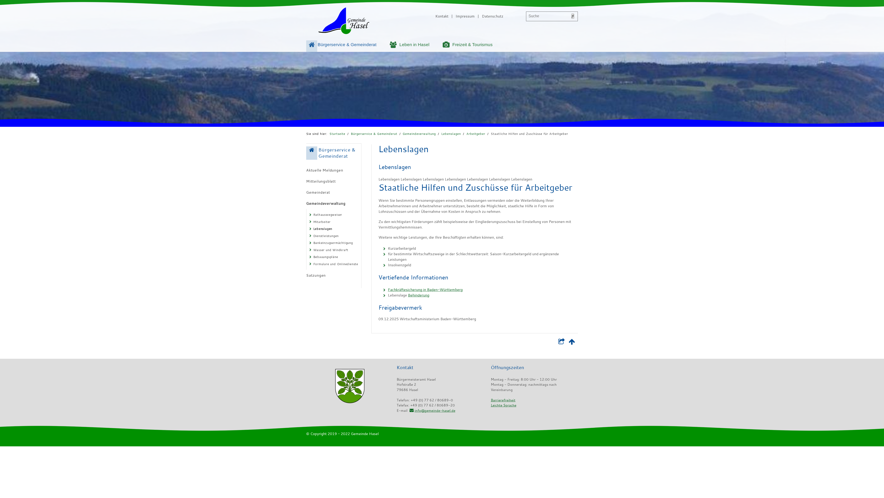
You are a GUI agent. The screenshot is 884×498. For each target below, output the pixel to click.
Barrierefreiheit (503, 400)
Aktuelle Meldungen (324, 170)
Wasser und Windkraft (330, 250)
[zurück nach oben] (571, 342)
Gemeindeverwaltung (419, 134)
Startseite (337, 134)
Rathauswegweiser (327, 215)
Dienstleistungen (326, 236)
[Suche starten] (572, 16)
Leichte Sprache (503, 405)
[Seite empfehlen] (561, 342)
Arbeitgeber (475, 134)
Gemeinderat (318, 192)
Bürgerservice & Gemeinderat (347, 44)
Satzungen (316, 275)
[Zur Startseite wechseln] (343, 21)
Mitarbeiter (322, 222)
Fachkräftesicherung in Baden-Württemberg (425, 289)
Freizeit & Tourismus (472, 44)
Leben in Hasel (414, 44)
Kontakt (441, 16)
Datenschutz (492, 16)
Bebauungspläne (325, 257)
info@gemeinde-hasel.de (435, 410)
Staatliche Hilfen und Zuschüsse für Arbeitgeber (529, 134)
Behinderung (418, 295)
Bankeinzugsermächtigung (333, 243)
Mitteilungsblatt (321, 181)
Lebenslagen (451, 134)
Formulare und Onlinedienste (335, 264)
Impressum (465, 16)
